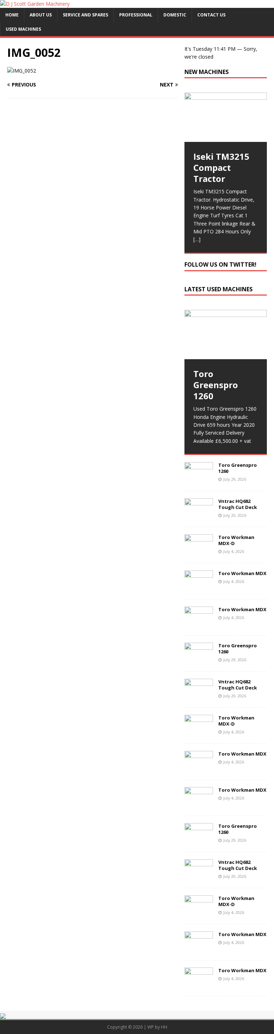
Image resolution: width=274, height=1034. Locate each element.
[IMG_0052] (21, 70)
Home (12, 15)
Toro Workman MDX (242, 573)
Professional (135, 15)
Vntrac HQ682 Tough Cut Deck (237, 504)
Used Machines (23, 29)
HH (164, 1027)
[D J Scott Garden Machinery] (35, 3)
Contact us (211, 15)
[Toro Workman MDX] (198, 587)
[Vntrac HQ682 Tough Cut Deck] (198, 515)
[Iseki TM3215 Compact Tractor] (225, 117)
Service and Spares (85, 15)
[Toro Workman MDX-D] (198, 551)
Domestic (174, 15)
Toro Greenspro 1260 (237, 468)
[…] (197, 239)
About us (41, 15)
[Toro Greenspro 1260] (225, 334)
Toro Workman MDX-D (236, 540)
